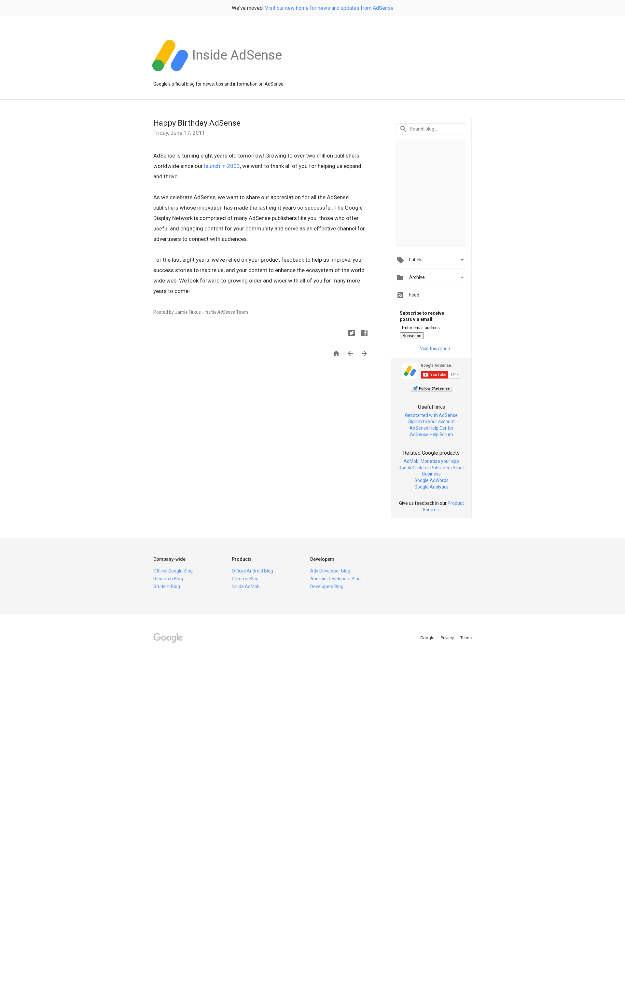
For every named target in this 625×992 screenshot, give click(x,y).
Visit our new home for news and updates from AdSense (329, 8)
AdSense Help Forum (431, 434)
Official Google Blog (173, 570)
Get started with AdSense (431, 415)
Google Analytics (431, 486)
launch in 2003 (222, 166)
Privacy (448, 637)
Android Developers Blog (335, 578)
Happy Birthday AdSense (197, 123)
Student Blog (166, 586)
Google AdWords (431, 480)
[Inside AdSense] (237, 74)
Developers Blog (326, 586)
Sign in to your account (431, 421)
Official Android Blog (252, 570)
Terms (466, 637)
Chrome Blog (245, 578)
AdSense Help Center (431, 428)
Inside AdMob (246, 586)
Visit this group (435, 348)
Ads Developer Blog (330, 570)
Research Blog (168, 578)
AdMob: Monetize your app (431, 461)
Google (427, 637)
